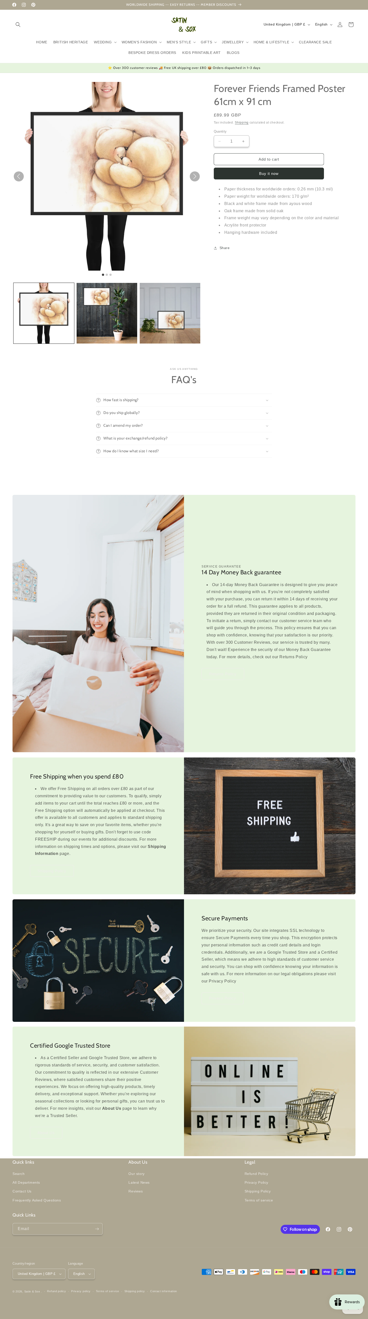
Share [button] (225, 248)
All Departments (26, 1182)
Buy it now (269, 173)
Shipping (242, 122)
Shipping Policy (52, 870)
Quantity (220, 131)
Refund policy (56, 1291)
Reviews (135, 1191)
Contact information (163, 1291)
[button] (18, 24)
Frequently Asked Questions (37, 1200)
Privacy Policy (222, 998)
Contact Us (22, 1191)
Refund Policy (256, 1174)
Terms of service (259, 1200)
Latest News (139, 1182)
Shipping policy (134, 1291)
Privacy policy (81, 1291)
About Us (46, 1133)
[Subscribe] (96, 1229)
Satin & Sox (32, 1291)
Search (19, 1174)
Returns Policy (223, 674)
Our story (136, 1174)
